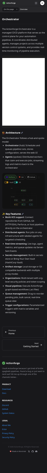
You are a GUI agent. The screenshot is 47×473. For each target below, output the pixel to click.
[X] (29, 451)
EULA (4, 429)
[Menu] (36, 3)
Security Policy (8, 437)
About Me (6, 425)
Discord (5, 405)
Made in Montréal (19, 451)
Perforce (12, 177)
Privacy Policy (8, 433)
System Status (8, 413)
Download (6, 389)
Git (22, 177)
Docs (4, 393)
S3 (20, 182)
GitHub (32, 177)
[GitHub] (33, 451)
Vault (11, 182)
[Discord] (36, 451)
